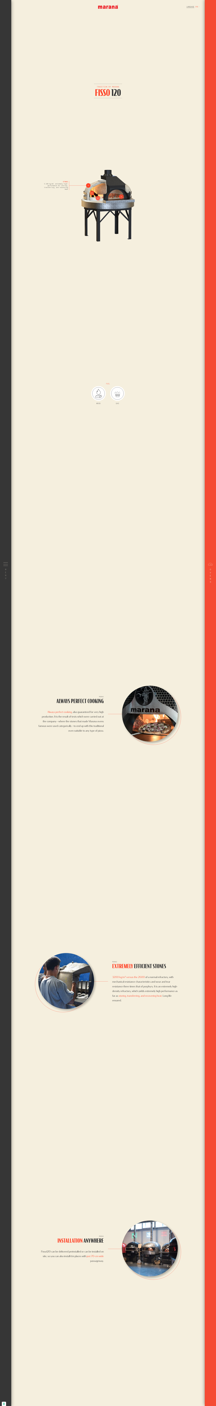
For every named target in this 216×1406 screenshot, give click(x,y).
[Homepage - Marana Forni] (108, 7)
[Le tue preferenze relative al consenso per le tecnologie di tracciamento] (4, 1404)
